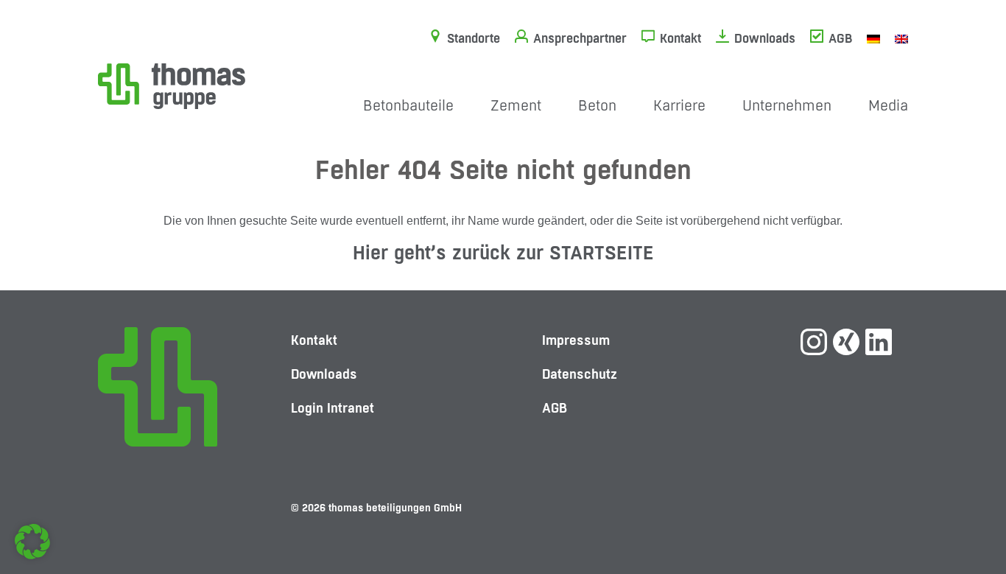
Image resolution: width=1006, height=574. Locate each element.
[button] (32, 541)
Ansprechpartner (580, 38)
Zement (515, 105)
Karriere (679, 105)
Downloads (764, 38)
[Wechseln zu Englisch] (901, 38)
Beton (597, 105)
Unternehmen (786, 105)
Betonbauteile (408, 105)
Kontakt (680, 38)
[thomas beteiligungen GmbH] (171, 85)
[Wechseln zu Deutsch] (873, 38)
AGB (840, 38)
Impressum (576, 340)
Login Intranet (332, 408)
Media (888, 105)
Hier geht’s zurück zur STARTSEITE (503, 252)
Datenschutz (579, 374)
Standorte (473, 38)
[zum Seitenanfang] (965, 511)
